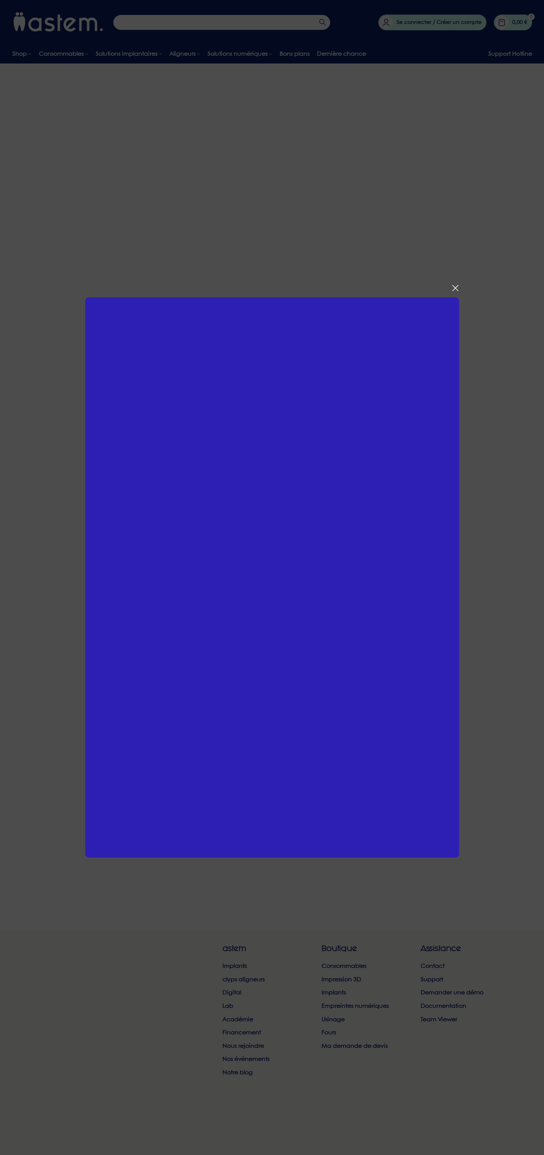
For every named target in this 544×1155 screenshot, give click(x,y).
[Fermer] (455, 288)
